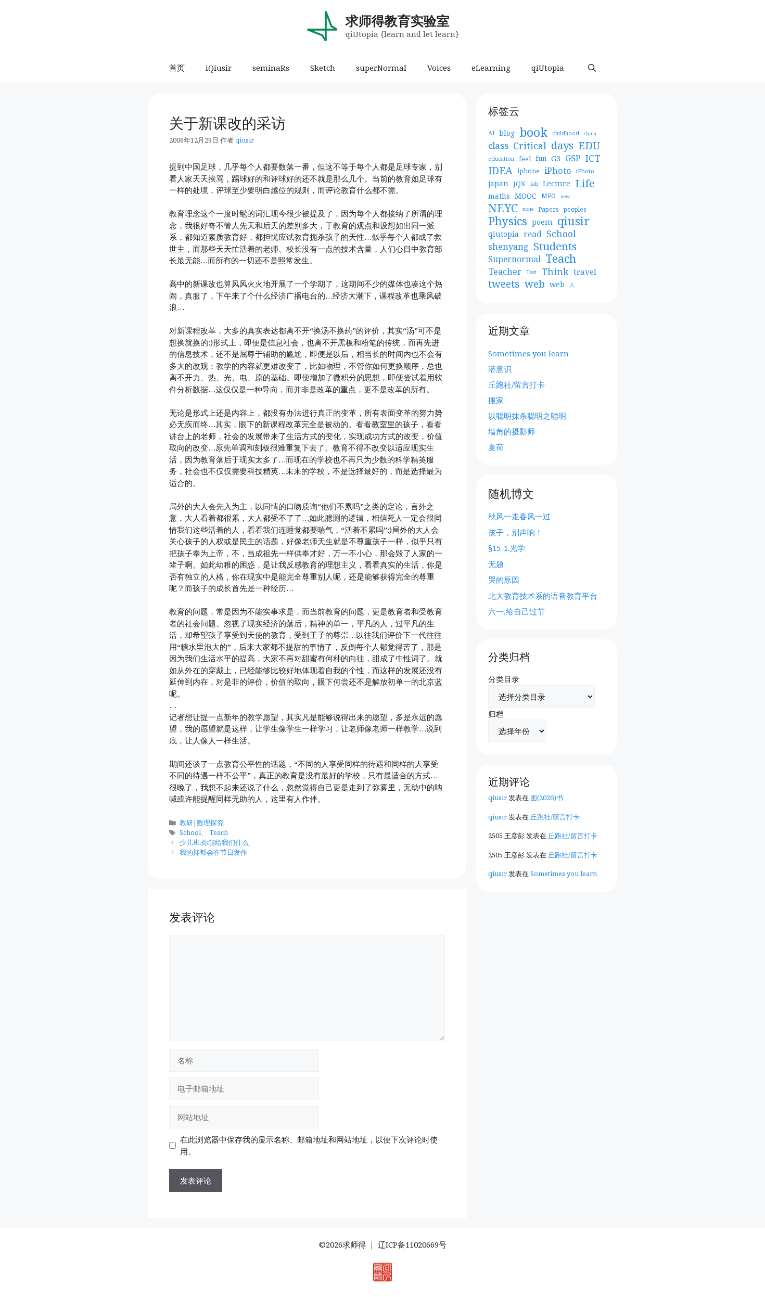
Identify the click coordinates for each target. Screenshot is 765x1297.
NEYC (503, 208)
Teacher (504, 271)
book (533, 133)
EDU (589, 146)
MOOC (526, 196)
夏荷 (496, 447)
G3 (555, 158)
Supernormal (514, 259)
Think (555, 272)
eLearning (491, 67)
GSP (573, 158)
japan (498, 183)
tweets (504, 284)
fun (541, 158)
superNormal (381, 67)
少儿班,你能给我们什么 (214, 842)
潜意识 (500, 369)
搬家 (496, 400)
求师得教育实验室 (398, 20)
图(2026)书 (546, 797)
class (498, 145)
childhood (565, 133)
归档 (496, 714)
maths (499, 196)
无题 (496, 564)
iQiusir (219, 67)
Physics (507, 221)
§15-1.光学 (506, 548)
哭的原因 (503, 579)
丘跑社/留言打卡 (516, 384)
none (527, 209)
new (565, 196)
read (533, 234)
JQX (519, 183)
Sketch (322, 67)
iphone (528, 170)
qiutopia (503, 234)
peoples (575, 209)
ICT (593, 158)
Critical (529, 146)
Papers (548, 209)
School (190, 832)
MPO (548, 195)
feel (525, 158)
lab (534, 183)
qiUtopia (547, 67)
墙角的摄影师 (511, 431)
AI (491, 133)
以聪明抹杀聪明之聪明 (527, 415)
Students (555, 246)
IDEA (500, 171)
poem (542, 221)
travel (584, 271)
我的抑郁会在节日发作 (213, 852)
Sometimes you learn (528, 353)
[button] (592, 67)
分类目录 (503, 679)
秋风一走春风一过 (519, 516)
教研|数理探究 (202, 822)
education (501, 158)
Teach (218, 832)
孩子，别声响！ (515, 532)
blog (507, 133)
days (562, 145)
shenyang (508, 246)
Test (531, 272)
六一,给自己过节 (516, 611)
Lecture (556, 183)
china (590, 133)
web (535, 284)
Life (585, 183)
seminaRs (270, 67)
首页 (177, 67)
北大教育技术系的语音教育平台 (542, 595)
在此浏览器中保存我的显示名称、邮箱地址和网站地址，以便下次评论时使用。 (309, 1145)
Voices (439, 67)
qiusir (573, 221)
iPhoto (557, 170)
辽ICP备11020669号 (412, 1244)
